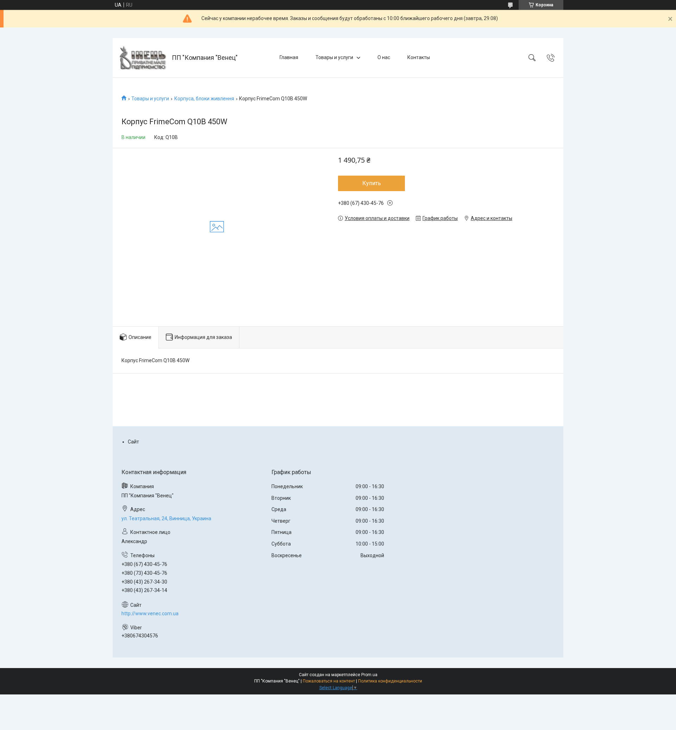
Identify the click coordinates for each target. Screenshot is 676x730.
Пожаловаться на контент (329, 681)
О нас (383, 57)
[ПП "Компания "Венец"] (143, 57)
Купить (371, 183)
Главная (289, 57)
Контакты (418, 57)
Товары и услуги (334, 57)
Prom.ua (369, 674)
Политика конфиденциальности (390, 681)
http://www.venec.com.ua (150, 613)
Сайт (133, 442)
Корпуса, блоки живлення (204, 98)
